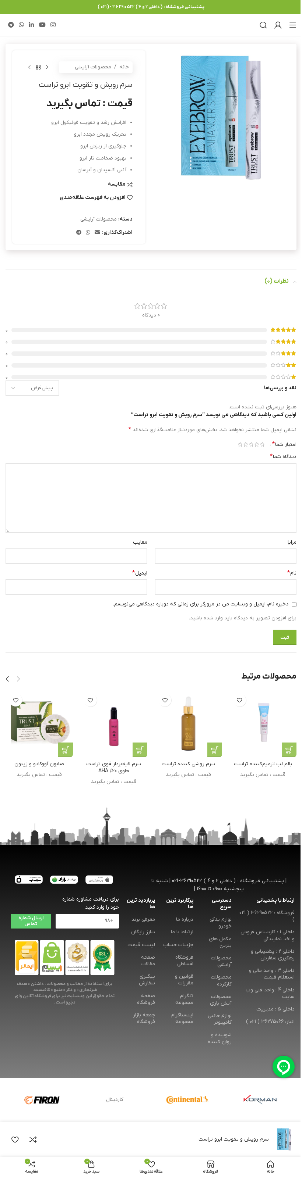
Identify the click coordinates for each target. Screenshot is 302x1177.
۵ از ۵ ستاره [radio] (240, 444)
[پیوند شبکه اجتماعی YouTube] (42, 25)
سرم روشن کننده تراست (188, 764)
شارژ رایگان (143, 932)
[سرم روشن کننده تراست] (188, 723)
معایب (140, 542)
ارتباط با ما (182, 932)
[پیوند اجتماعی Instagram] (53, 25)
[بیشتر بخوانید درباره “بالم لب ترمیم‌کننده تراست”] (289, 750)
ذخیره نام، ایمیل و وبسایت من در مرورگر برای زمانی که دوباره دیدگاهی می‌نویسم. (200, 604)
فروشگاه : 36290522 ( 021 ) (267, 916)
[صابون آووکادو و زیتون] (39, 723)
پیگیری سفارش (147, 980)
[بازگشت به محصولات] (38, 67)
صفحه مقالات (148, 960)
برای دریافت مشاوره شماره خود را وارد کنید (90, 903)
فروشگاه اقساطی (184, 960)
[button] (18, 678)
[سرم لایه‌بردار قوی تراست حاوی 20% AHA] (114, 723)
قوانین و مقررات (184, 980)
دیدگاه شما (283, 456)
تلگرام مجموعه (184, 999)
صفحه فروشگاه (146, 999)
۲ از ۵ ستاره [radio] (256, 444)
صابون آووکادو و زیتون (39, 764)
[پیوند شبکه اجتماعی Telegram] (11, 25)
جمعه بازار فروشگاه (144, 1018)
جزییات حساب (178, 944)
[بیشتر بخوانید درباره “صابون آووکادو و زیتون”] (65, 750)
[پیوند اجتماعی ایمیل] (97, 233)
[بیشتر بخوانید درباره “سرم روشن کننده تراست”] (214, 750)
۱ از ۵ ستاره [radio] (262, 444)
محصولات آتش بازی (221, 1000)
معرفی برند (143, 919)
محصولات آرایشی (93, 67)
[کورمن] (260, 1099)
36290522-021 (187, 880)
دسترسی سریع (222, 904)
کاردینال (114, 1099)
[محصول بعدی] (29, 67)
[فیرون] (42, 1099)
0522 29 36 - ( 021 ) (116, 7)
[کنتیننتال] (187, 1099)
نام (291, 573)
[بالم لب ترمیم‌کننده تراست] (263, 723)
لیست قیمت (141, 944)
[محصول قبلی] (47, 67)
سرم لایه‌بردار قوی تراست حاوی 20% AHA (113, 768)
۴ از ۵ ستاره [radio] (245, 444)
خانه (124, 67)
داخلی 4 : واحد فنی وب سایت (270, 993)
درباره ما (184, 919)
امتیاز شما (284, 444)
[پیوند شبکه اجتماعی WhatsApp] (21, 25)
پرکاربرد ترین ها (179, 904)
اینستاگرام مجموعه (182, 1018)
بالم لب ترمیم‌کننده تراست (263, 764)
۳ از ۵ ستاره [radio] (251, 444)
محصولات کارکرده (221, 980)
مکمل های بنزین (220, 942)
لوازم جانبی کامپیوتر (220, 1019)
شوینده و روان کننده (220, 1038)
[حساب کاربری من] (278, 25)
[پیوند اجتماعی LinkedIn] (31, 25)
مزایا (292, 542)
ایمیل (139, 573)
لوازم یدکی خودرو (221, 923)
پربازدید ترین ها (141, 904)
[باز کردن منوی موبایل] (292, 25)
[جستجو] (263, 25)
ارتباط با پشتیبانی (275, 900)
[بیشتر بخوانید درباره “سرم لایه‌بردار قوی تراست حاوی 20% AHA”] (140, 750)
